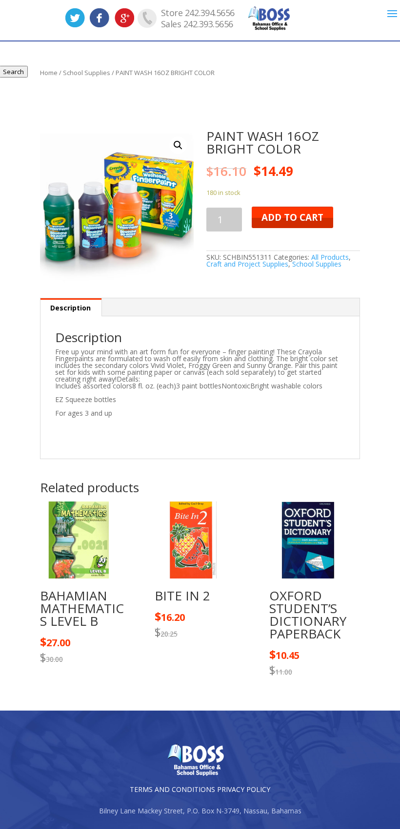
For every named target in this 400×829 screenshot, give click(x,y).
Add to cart (292, 217)
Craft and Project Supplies (247, 264)
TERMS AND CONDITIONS (172, 789)
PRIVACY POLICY (243, 789)
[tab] (71, 307)
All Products (330, 257)
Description (70, 307)
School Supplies (316, 264)
